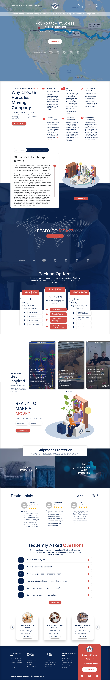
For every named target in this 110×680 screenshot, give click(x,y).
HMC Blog (43, 6)
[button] (55, 41)
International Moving (47, 14)
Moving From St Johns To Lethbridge (37, 150)
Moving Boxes (31, 662)
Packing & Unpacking (50, 662)
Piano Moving (48, 660)
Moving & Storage (50, 664)
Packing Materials (32, 667)
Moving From (48, 667)
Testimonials (23, 6)
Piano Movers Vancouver (81, 505)
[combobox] (20, 423)
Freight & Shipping (93, 14)
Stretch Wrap (30, 664)
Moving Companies (20, 150)
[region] (34, 180)
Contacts (37, 6)
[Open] (27, 423)
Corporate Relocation (16, 662)
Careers (30, 6)
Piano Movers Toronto (59, 504)
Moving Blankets (31, 660)
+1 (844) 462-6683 (86, 5)
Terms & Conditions (67, 662)
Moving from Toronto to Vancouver (34, 505)
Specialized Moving (78, 14)
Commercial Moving (32, 14)
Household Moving (17, 14)
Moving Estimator (67, 660)
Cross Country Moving (63, 14)
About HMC (15, 6)
